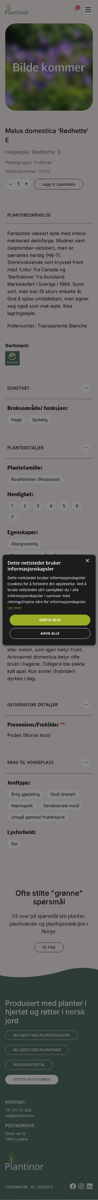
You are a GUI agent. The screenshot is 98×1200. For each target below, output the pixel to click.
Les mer (14, 607)
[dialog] (49, 600)
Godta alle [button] (50, 619)
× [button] (87, 561)
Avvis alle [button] (50, 633)
